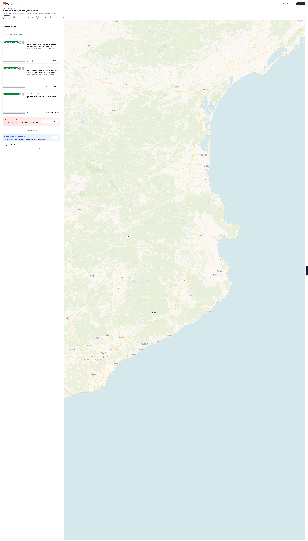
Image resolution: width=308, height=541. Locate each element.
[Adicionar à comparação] (20, 42)
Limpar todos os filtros (31, 130)
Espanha (10, 8)
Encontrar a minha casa (274, 3)
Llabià (6, 148)
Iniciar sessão (290, 3)
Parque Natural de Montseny (31, 148)
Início (4, 8)
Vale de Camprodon (48, 148)
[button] (155, 313)
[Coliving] (9, 3)
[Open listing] (43, 51)
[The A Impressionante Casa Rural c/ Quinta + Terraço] (14, 103)
